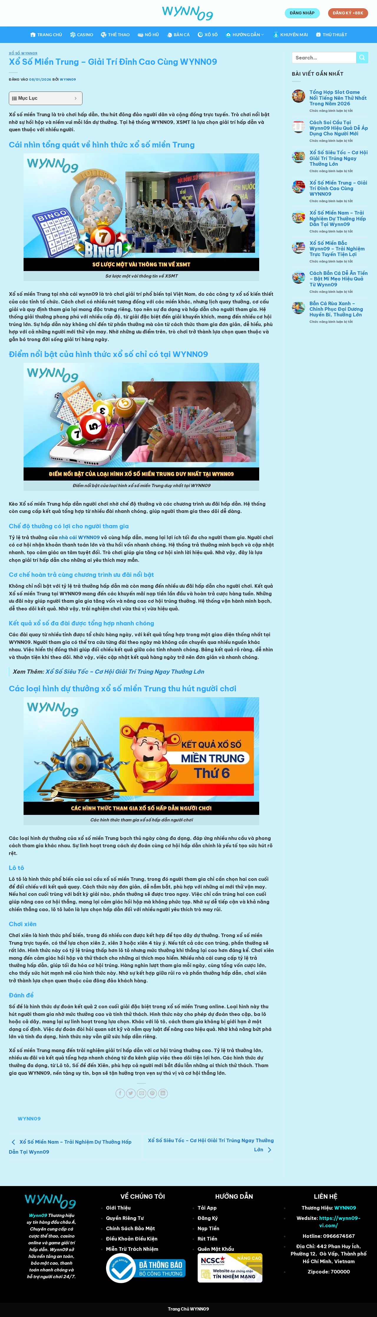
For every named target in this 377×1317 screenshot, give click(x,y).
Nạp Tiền (208, 1228)
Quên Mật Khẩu (216, 1249)
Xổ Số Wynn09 (23, 53)
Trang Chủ (49, 34)
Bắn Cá (182, 34)
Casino (85, 34)
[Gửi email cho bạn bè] (141, 1093)
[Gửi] (362, 57)
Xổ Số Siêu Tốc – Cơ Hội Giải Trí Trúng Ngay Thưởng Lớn (124, 671)
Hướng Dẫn (246, 34)
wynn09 (68, 79)
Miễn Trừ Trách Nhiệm (132, 1249)
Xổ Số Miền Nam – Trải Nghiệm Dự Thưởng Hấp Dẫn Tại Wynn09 (338, 218)
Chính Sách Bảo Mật (130, 1228)
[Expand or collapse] (75, 98)
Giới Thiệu (118, 1208)
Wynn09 (38, 1215)
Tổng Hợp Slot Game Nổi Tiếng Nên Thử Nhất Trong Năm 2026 (338, 97)
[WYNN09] (188, 13)
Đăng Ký (208, 1218)
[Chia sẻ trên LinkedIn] (163, 1093)
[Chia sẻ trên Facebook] (120, 1093)
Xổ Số (211, 34)
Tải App (207, 1208)
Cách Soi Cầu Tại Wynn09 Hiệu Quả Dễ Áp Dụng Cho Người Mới (339, 128)
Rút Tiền (207, 1239)
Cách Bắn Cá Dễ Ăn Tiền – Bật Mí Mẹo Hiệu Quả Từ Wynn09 (339, 278)
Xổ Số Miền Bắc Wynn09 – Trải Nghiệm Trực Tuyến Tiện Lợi (337, 248)
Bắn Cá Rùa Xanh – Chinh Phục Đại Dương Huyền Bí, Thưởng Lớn (336, 309)
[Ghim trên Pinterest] (152, 1093)
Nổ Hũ (152, 34)
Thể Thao (119, 34)
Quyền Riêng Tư (124, 1218)
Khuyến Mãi (294, 34)
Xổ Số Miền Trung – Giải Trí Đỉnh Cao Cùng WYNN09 (338, 188)
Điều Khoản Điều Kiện (132, 1239)
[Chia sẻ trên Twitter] (131, 1093)
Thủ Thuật (335, 34)
